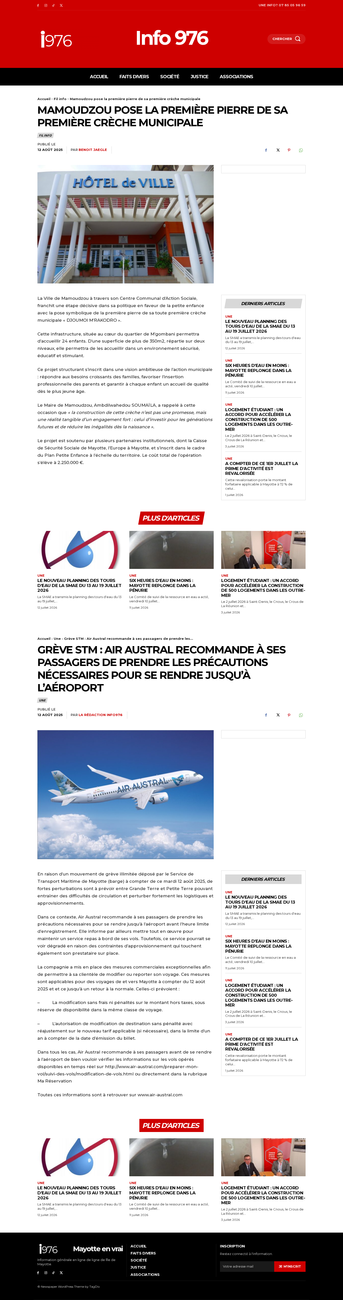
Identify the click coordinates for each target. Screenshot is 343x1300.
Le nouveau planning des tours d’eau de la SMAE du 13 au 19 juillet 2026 (260, 326)
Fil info (60, 99)
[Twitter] (61, 5)
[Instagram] (45, 5)
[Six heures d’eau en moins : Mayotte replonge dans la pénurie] (171, 550)
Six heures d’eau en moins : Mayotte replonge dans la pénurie (258, 370)
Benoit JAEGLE (93, 150)
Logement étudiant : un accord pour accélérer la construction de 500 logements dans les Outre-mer (259, 419)
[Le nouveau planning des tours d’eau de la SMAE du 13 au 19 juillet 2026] (79, 550)
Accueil (43, 99)
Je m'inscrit (290, 1266)
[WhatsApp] (301, 150)
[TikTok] (53, 5)
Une (228, 316)
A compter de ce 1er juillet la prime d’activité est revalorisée (261, 468)
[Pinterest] (289, 150)
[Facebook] (38, 5)
